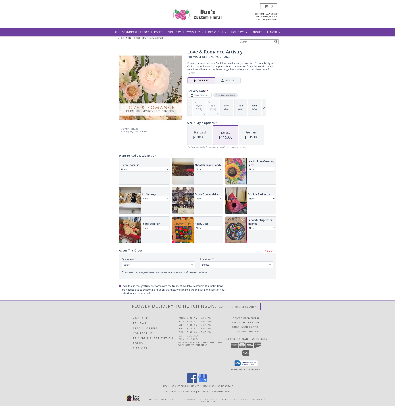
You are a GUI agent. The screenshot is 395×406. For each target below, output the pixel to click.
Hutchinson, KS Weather (180, 391)
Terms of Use (207, 401)
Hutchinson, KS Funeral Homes (180, 386)
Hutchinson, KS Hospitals (217, 386)
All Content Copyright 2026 (167, 399)
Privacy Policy (225, 399)
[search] (275, 41)
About (257, 32)
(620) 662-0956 (269, 19)
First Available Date (225, 95)
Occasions (215, 32)
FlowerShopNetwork (200, 399)
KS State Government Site (213, 391)
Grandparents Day (135, 32)
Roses (158, 32)
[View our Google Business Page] (203, 382)
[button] (268, 6)
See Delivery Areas (243, 307)
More (274, 32)
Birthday (174, 32)
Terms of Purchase (250, 399)
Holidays (237, 32)
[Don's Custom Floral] (197, 14)
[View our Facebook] (192, 382)
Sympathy (193, 32)
